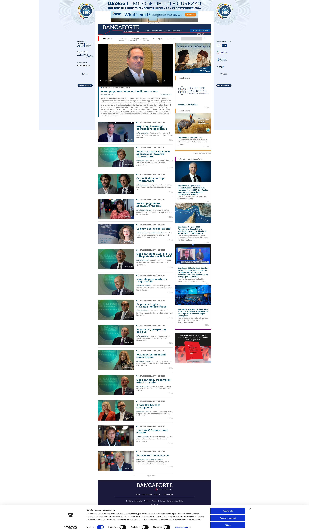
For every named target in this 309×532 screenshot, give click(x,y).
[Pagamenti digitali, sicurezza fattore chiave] (116, 319)
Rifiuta (227, 525)
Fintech (121, 41)
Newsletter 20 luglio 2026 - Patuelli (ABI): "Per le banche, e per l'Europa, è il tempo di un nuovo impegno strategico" (193, 312)
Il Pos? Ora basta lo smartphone (148, 406)
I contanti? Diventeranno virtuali (152, 431)
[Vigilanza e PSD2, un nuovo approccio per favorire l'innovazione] (116, 166)
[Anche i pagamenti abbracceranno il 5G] (116, 218)
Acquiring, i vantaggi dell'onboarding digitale (151, 127)
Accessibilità (178, 501)
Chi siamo (129, 501)
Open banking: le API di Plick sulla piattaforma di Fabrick (154, 255)
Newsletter (138, 501)
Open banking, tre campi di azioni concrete (153, 381)
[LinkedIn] (203, 34)
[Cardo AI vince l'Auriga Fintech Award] (116, 193)
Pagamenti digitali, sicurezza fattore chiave (151, 305)
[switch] (122, 527)
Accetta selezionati (228, 518)
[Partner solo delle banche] (116, 470)
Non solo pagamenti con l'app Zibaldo (151, 280)
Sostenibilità (133, 41)
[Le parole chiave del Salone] (116, 243)
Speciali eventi (156, 31)
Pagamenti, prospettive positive (151, 330)
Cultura (146, 41)
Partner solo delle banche (152, 455)
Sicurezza (171, 38)
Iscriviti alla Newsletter (200, 30)
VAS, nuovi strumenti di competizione (151, 355)
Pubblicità (155, 501)
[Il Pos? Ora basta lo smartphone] (116, 420)
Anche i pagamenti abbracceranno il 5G (149, 204)
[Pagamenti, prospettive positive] (116, 344)
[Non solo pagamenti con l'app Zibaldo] (116, 294)
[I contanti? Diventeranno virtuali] (116, 445)
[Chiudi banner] (250, 508)
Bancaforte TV (177, 31)
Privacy (163, 501)
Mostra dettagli (181, 527)
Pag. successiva (151, 476)
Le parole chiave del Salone (153, 229)
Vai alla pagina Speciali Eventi (202, 153)
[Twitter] (200, 34)
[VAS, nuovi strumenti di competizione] (116, 369)
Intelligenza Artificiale (140, 38)
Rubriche (167, 31)
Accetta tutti (228, 511)
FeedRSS (147, 501)
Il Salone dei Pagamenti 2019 (116, 87)
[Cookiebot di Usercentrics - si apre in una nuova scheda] (70, 527)
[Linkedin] (172, 88)
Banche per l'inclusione (188, 105)
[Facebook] (198, 34)
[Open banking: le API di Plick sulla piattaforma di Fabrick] (116, 269)
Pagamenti (122, 38)
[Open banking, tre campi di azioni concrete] (116, 395)
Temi (147, 31)
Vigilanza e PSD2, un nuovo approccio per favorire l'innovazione (153, 154)
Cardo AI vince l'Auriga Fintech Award (150, 179)
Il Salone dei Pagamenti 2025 (190, 137)
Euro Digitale (158, 38)
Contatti (170, 501)
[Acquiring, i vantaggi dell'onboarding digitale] (116, 141)
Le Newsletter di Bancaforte (190, 159)
